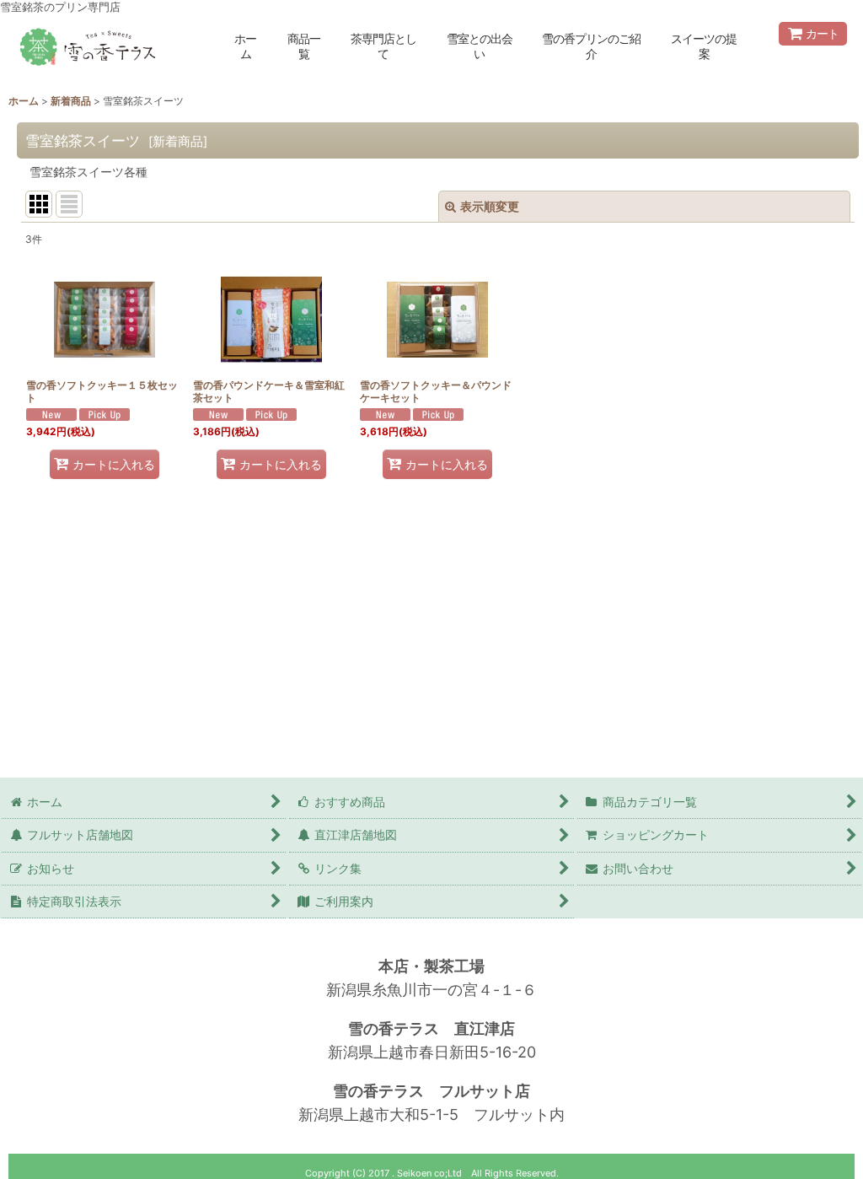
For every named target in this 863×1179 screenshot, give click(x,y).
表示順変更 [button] (489, 206)
